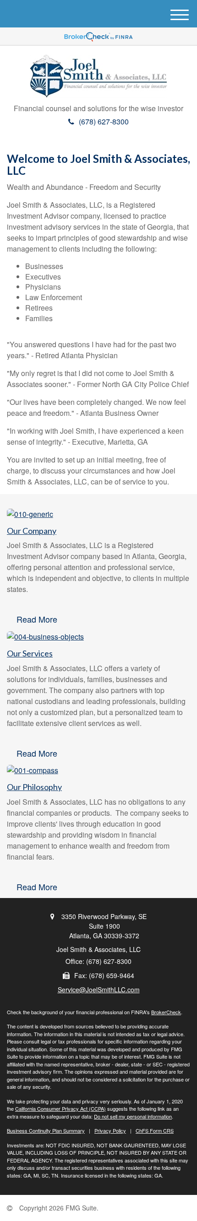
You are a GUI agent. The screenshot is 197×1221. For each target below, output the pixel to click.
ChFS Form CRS (155, 1130)
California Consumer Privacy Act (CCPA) (60, 1108)
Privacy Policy (110, 1130)
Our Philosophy (34, 787)
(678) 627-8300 (104, 121)
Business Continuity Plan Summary (46, 1130)
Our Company (31, 531)
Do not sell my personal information (133, 1116)
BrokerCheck (166, 1012)
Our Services (30, 653)
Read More (36, 619)
